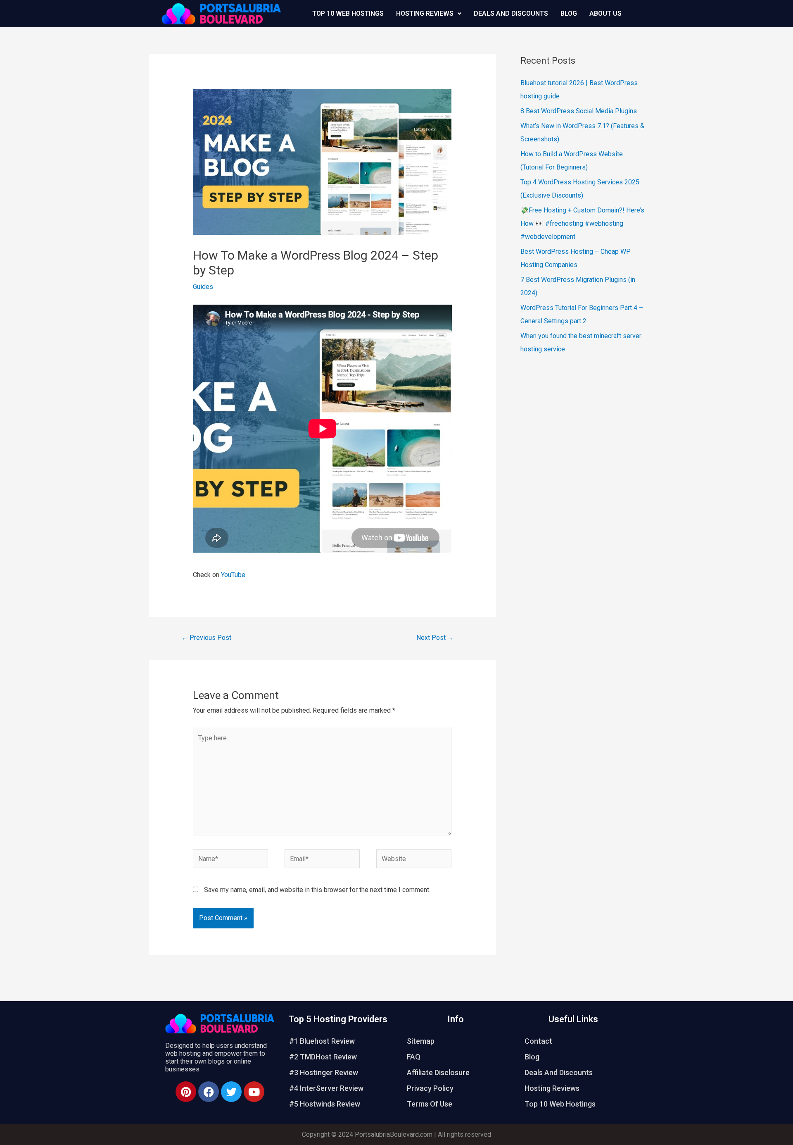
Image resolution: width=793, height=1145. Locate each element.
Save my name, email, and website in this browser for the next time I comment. (317, 890)
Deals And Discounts (511, 13)
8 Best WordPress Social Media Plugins (578, 111)
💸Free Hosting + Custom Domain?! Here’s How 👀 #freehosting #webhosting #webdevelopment (582, 223)
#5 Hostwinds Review (324, 1104)
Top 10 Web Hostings (348, 13)
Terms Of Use (429, 1104)
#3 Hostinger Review (323, 1072)
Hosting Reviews (424, 13)
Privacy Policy (430, 1088)
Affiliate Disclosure (438, 1072)
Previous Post (206, 638)
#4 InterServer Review (326, 1088)
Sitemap (420, 1041)
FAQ (413, 1056)
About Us (605, 13)
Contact (538, 1041)
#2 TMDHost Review (323, 1056)
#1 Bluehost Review (322, 1041)
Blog (568, 13)
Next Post (435, 638)
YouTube (233, 575)
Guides (203, 287)
